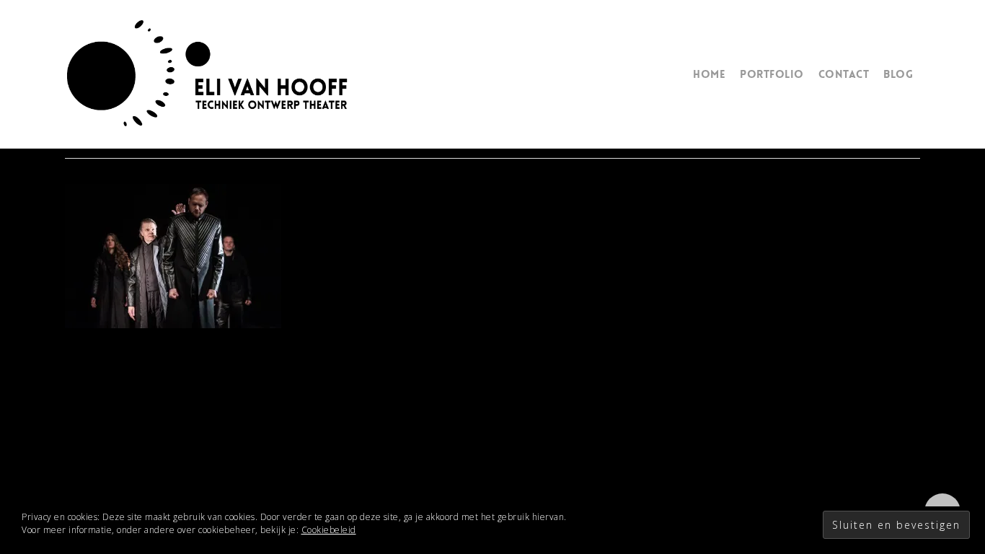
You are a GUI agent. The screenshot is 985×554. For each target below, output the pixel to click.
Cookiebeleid (328, 530)
